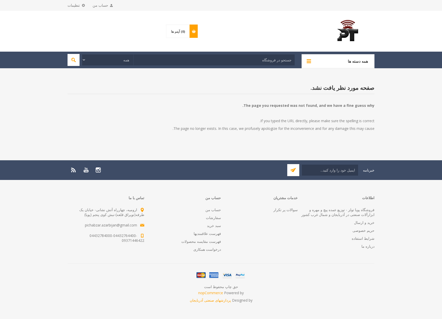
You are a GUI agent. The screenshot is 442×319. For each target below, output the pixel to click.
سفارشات (213, 217)
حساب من (100, 5)
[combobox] (214, 59)
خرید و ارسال (364, 222)
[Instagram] (98, 170)
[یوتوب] (86, 170)
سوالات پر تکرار (285, 209)
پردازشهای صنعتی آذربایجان (210, 300)
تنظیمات (74, 5)
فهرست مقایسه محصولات (201, 241)
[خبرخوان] (74, 170)
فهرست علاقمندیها (207, 233)
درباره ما (367, 246)
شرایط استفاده (363, 238)
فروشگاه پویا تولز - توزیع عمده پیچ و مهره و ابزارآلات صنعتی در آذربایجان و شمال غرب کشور (337, 212)
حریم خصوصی (363, 230)
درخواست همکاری (207, 249)
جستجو (74, 60)
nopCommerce (210, 292)
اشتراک (293, 170)
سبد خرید (214, 225)
